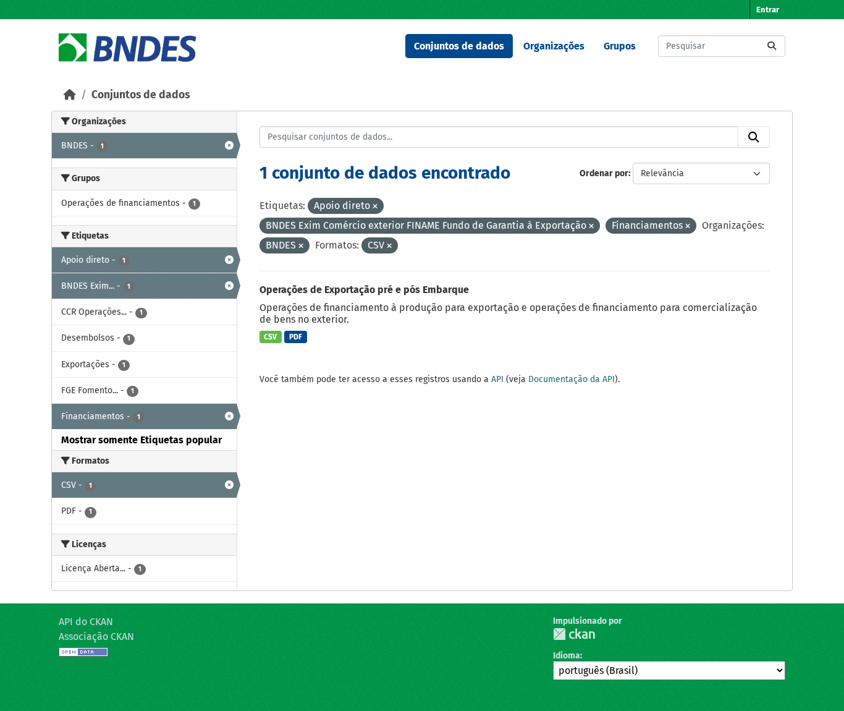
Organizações (553, 46)
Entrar (767, 9)
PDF (295, 337)
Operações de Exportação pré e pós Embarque (364, 290)
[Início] (70, 94)
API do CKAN (86, 622)
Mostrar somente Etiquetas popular (141, 440)
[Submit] (771, 46)
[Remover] (375, 207)
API (497, 379)
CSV (270, 337)
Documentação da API (571, 379)
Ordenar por (604, 173)
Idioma (566, 655)
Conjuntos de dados (459, 46)
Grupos (620, 46)
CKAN (574, 634)
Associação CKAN (96, 636)
